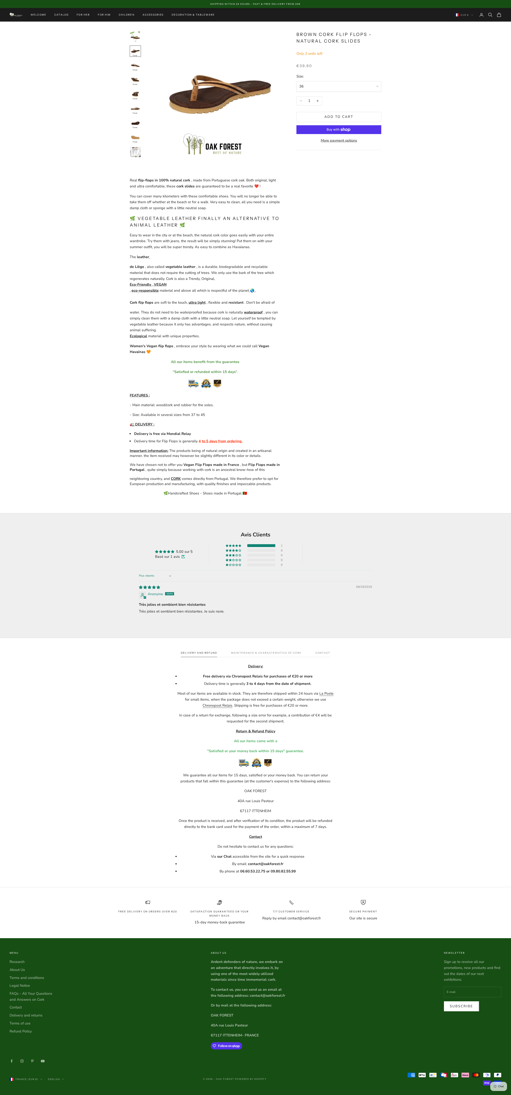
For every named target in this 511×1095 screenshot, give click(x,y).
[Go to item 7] (135, 123)
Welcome (38, 14)
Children (127, 14)
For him (104, 14)
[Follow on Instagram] (22, 1061)
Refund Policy (21, 1031)
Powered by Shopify (251, 1079)
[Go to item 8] (135, 137)
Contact (16, 1007)
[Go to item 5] (135, 94)
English (54, 1079)
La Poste (326, 693)
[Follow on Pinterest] (32, 1061)
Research (17, 961)
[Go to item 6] (135, 108)
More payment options (339, 140)
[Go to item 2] (135, 51)
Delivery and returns (26, 1015)
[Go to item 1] (135, 36)
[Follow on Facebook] (12, 1061)
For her (83, 14)
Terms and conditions (27, 977)
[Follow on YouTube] (43, 1061)
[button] (234, 545)
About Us (17, 969)
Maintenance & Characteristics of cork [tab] (266, 652)
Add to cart (339, 116)
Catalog (61, 14)
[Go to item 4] (135, 80)
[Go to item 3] (135, 65)
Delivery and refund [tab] (199, 652)
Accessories (153, 14)
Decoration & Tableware (193, 14)
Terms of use (20, 1023)
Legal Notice (20, 985)
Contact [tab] (322, 652)
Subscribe (461, 1006)
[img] (149, 587)
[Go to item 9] (135, 151)
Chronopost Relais (217, 705)
